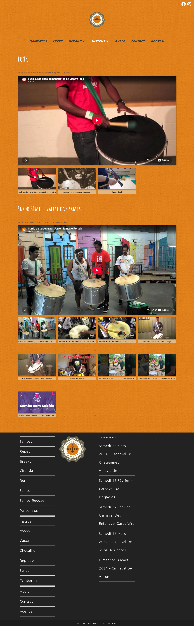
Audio (25, 591)
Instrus (26, 521)
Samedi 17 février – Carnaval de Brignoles (116, 489)
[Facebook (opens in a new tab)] (184, 4)
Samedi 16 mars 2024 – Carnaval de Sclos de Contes (115, 542)
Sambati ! (28, 441)
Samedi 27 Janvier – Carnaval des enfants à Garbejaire (117, 515)
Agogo (25, 530)
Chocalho (28, 550)
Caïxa (24, 540)
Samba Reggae (32, 500)
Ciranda (26, 470)
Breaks (25, 461)
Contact (26, 601)
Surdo (25, 570)
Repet (25, 451)
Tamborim (28, 580)
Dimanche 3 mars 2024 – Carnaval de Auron (115, 568)
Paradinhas (29, 510)
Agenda (26, 611)
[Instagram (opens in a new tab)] (189, 4)
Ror (23, 480)
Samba (25, 490)
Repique (27, 560)
